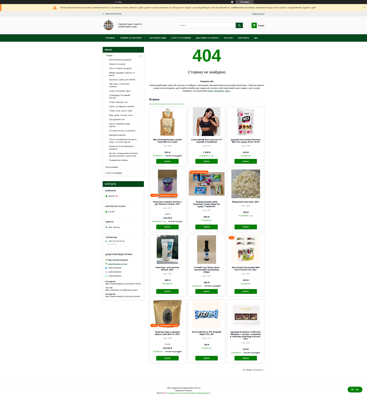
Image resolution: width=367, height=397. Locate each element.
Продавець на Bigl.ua (183, 391)
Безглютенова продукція (120, 60)
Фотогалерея (112, 167)
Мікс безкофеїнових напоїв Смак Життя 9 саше (167, 140)
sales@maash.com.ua (117, 264)
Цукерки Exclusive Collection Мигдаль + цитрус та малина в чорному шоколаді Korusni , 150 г (245, 335)
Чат (357, 389)
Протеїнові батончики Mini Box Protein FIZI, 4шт (246, 268)
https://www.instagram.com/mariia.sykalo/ (122, 296)
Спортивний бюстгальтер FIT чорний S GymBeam (206, 140)
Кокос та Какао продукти (120, 68)
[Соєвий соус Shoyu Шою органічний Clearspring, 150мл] (206, 249)
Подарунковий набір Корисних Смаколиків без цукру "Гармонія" (206, 204)
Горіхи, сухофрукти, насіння (121, 106)
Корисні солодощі (117, 64)
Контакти (243, 38)
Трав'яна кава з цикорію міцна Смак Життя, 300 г (167, 333)
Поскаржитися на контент (177, 393)
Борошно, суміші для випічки (122, 80)
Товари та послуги (130, 38)
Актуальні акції (157, 38)
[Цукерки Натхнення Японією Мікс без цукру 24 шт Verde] (246, 121)
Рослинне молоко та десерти (122, 131)
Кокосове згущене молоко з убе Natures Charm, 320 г (167, 203)
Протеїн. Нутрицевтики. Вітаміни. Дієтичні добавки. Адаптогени (123, 154)
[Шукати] (239, 25)
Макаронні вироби (117, 135)
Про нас (228, 38)
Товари (109, 55)
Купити (167, 161)
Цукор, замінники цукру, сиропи (119, 125)
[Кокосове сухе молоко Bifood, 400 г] (167, 249)
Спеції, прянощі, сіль (118, 102)
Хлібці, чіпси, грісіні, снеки (120, 111)
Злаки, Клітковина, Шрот (218, 91)
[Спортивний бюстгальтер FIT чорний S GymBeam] (206, 121)
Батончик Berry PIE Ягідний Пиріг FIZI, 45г (206, 333)
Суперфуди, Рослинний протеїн (119, 96)
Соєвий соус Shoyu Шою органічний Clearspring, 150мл (206, 269)
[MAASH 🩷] (109, 30)
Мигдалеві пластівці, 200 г (245, 202)
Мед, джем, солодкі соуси (121, 115)
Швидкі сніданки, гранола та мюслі (122, 74)
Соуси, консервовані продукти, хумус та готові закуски (123, 140)
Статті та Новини (181, 38)
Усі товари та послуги (252, 370)
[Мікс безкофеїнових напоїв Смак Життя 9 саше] (167, 121)
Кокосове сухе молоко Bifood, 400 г (167, 268)
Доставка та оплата (207, 38)
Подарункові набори (118, 160)
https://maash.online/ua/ (118, 260)
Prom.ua (197, 388)
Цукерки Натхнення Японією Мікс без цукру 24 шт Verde (246, 140)
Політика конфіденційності (199, 393)
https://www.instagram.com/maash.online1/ (123, 284)
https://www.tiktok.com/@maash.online (121, 290)
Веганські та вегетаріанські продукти (121, 147)
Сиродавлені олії (117, 119)
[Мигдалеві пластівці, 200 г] (246, 183)
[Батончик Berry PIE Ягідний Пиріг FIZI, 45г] (206, 314)
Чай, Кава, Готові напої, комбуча (119, 85)
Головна (110, 38)
